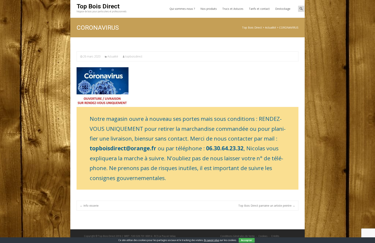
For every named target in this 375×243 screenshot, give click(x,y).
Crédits (275, 236)
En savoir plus (211, 240)
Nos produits (208, 9)
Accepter (246, 240)
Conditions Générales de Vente (237, 236)
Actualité (112, 56)
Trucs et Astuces (232, 9)
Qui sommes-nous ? (182, 9)
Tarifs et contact (259, 9)
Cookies (262, 236)
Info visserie (89, 205)
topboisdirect (133, 56)
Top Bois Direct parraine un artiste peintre (266, 205)
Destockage (282, 9)
